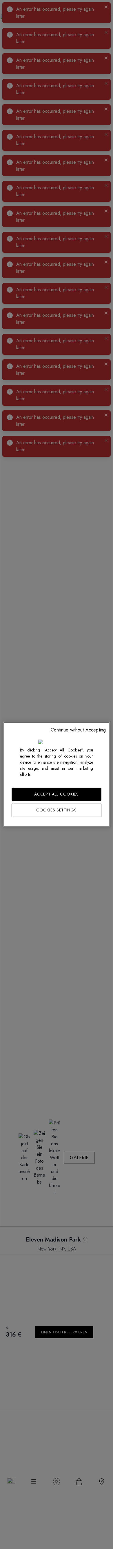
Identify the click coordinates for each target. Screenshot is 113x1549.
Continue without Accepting (78, 729)
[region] (56, 774)
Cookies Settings (56, 810)
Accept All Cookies (56, 794)
